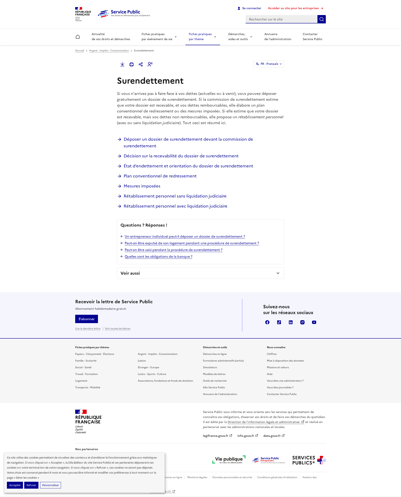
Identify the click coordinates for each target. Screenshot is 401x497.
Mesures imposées (142, 186)
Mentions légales (197, 477)
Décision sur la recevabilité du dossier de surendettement (181, 156)
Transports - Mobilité (87, 387)
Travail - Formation (86, 374)
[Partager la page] (141, 64)
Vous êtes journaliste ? (280, 387)
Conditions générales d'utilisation (277, 477)
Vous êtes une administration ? (285, 381)
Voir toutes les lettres (117, 328)
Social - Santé (83, 367)
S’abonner (87, 318)
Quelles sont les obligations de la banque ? (158, 256)
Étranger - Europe (148, 367)
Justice (142, 361)
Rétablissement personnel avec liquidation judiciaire (175, 206)
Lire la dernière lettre (87, 328)
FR (269, 64)
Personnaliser (50, 485)
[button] (150, 64)
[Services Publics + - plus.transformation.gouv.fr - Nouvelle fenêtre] (309, 460)
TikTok (279, 322)
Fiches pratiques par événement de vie (157, 36)
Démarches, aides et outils (238, 36)
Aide (270, 374)
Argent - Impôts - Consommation (109, 50)
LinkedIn (291, 322)
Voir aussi (130, 273)
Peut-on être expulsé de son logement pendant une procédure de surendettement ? (192, 243)
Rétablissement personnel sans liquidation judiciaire (175, 196)
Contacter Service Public (312, 36)
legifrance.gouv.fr (215, 436)
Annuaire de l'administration (220, 394)
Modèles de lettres (214, 374)
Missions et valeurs (278, 367)
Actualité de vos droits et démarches (111, 36)
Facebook (267, 322)
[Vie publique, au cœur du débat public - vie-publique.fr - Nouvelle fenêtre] (229, 460)
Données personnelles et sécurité (232, 477)
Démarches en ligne (215, 354)
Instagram (302, 322)
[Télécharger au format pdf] (122, 64)
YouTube (314, 322)
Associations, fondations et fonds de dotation (165, 381)
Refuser (31, 485)
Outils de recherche (215, 381)
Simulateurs (210, 367)
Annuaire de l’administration (277, 36)
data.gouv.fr (272, 436)
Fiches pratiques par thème (200, 36)
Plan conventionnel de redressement (160, 176)
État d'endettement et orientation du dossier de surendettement (188, 166)
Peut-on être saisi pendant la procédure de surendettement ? (173, 249)
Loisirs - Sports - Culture (152, 374)
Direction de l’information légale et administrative (264, 422)
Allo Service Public (214, 387)
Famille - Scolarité (85, 361)
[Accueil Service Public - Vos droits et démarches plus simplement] (125, 17)
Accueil (79, 50)
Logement (81, 381)
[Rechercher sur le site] (321, 19)
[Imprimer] (131, 64)
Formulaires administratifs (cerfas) (223, 361)
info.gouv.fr (245, 436)
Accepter (15, 485)
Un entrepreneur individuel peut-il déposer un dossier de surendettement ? (185, 236)
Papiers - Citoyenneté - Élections (94, 354)
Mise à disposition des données (285, 361)
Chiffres (272, 354)
